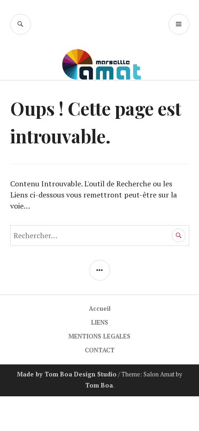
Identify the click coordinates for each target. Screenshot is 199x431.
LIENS (99, 322)
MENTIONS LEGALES (99, 336)
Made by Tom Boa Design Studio (67, 374)
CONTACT (100, 350)
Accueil (100, 308)
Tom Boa (99, 385)
